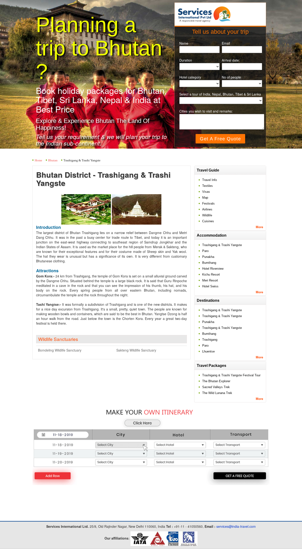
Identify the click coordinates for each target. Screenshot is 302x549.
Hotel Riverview (212, 268)
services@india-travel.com (236, 526)
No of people (231, 77)
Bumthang (209, 262)
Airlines (207, 209)
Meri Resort (210, 280)
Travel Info (209, 180)
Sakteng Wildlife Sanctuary (136, 350)
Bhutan (53, 160)
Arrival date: (231, 60)
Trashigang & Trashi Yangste (222, 245)
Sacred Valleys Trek (216, 387)
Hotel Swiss (210, 286)
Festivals (208, 203)
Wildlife (207, 215)
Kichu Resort (211, 274)
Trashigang (209, 339)
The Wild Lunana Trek (217, 393)
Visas (206, 191)
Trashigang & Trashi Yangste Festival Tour (231, 375)
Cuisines (208, 221)
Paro (205, 251)
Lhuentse (208, 351)
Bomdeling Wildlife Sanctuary (59, 350)
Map (205, 197)
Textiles (207, 186)
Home (38, 160)
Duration (185, 60)
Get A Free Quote (220, 138)
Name (183, 43)
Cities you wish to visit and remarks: (206, 111)
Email (226, 43)
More (259, 227)
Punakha (208, 257)
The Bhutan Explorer (216, 381)
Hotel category (190, 77)
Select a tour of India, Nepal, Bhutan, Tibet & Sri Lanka (220, 94)
